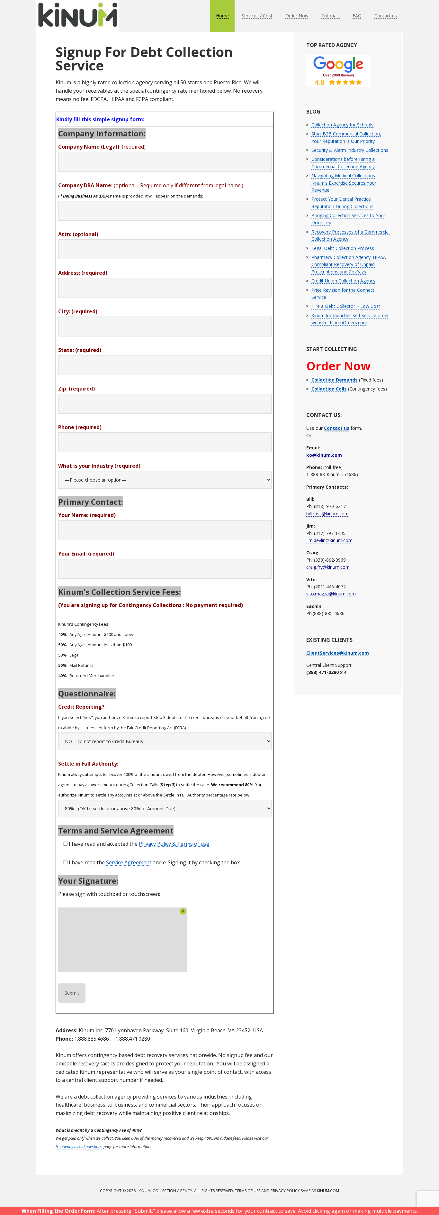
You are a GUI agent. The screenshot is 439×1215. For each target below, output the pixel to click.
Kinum (78, 16)
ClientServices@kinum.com (337, 653)
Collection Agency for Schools (342, 125)
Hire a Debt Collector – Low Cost (345, 306)
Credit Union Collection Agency (343, 281)
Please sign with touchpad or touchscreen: (109, 893)
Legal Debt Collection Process (342, 248)
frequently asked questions (79, 1146)
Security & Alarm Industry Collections (349, 150)
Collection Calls (329, 389)
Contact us (336, 428)
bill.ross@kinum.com (327, 514)
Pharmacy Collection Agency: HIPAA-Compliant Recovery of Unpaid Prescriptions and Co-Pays (349, 264)
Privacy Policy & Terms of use (174, 843)
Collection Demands (334, 380)
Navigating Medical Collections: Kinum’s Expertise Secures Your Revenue (343, 182)
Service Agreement (128, 862)
